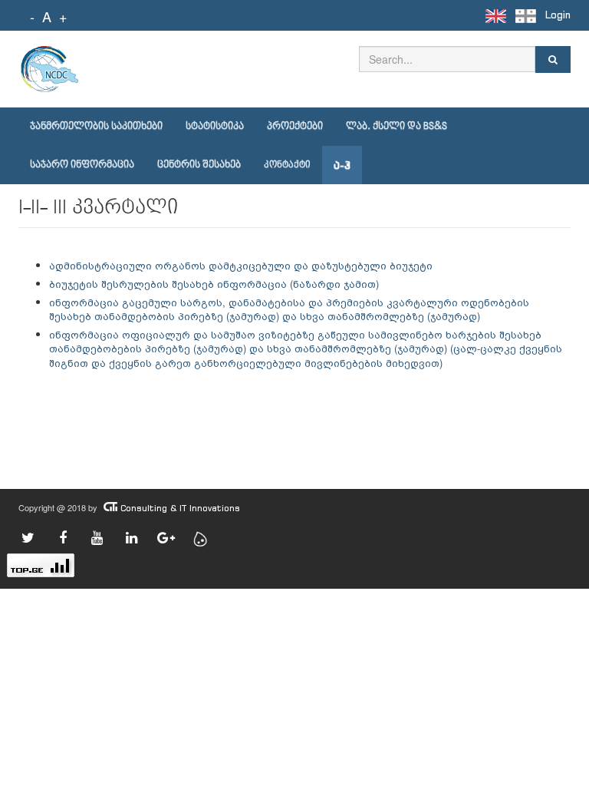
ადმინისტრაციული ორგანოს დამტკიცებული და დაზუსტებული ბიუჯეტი (241, 265)
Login (558, 14)
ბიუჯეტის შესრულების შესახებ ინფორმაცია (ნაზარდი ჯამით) (214, 283)
